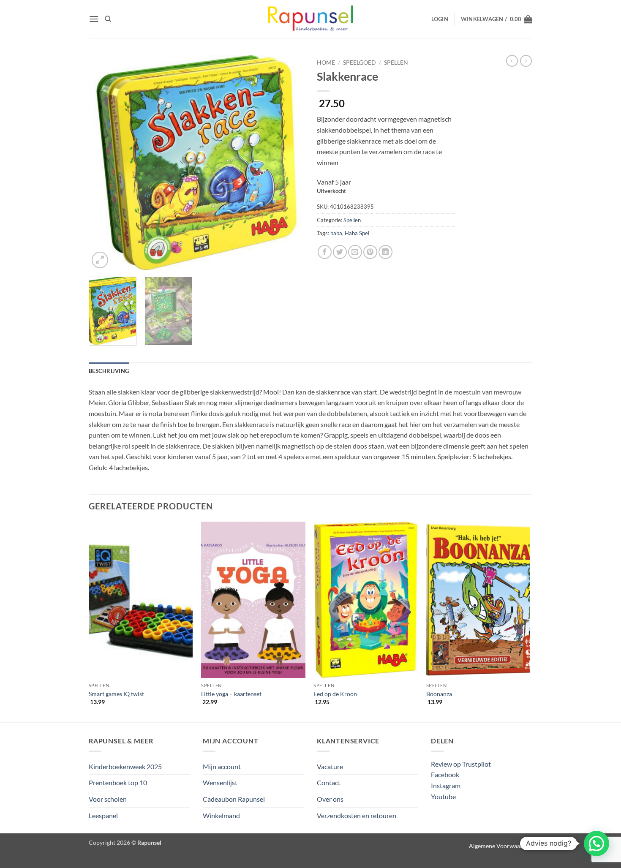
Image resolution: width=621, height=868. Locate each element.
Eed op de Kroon (335, 693)
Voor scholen (108, 799)
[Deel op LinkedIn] (385, 252)
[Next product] (512, 61)
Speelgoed (359, 62)
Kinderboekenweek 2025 (125, 766)
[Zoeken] (108, 19)
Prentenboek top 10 (118, 782)
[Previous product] (526, 61)
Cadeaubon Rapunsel (234, 799)
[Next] (289, 162)
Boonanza (439, 693)
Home (326, 62)
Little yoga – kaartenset (231, 693)
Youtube (443, 796)
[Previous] (103, 162)
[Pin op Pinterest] (370, 252)
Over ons (330, 799)
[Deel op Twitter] (340, 252)
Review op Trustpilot (461, 764)
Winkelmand (221, 815)
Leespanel (103, 815)
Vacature (330, 766)
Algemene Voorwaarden (500, 845)
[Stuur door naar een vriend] (355, 252)
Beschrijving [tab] (109, 370)
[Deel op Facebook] (325, 252)
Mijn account (222, 766)
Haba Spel (357, 233)
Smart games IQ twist (116, 693)
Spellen (396, 62)
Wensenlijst (220, 782)
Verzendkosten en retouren (356, 815)
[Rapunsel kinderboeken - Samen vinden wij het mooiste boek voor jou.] (310, 19)
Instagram (445, 785)
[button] (94, 18)
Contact (328, 782)
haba (336, 233)
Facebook (445, 774)
